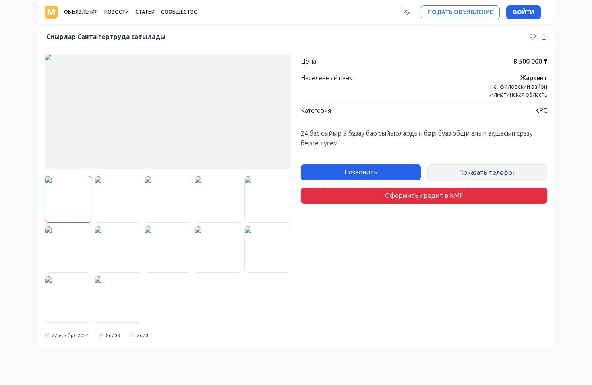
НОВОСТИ (116, 12)
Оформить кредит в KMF (424, 195)
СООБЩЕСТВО (179, 12)
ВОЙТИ (523, 12)
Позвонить (360, 172)
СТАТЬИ (145, 12)
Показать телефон (487, 172)
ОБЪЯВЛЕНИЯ (81, 12)
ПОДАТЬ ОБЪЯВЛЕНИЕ (460, 12)
